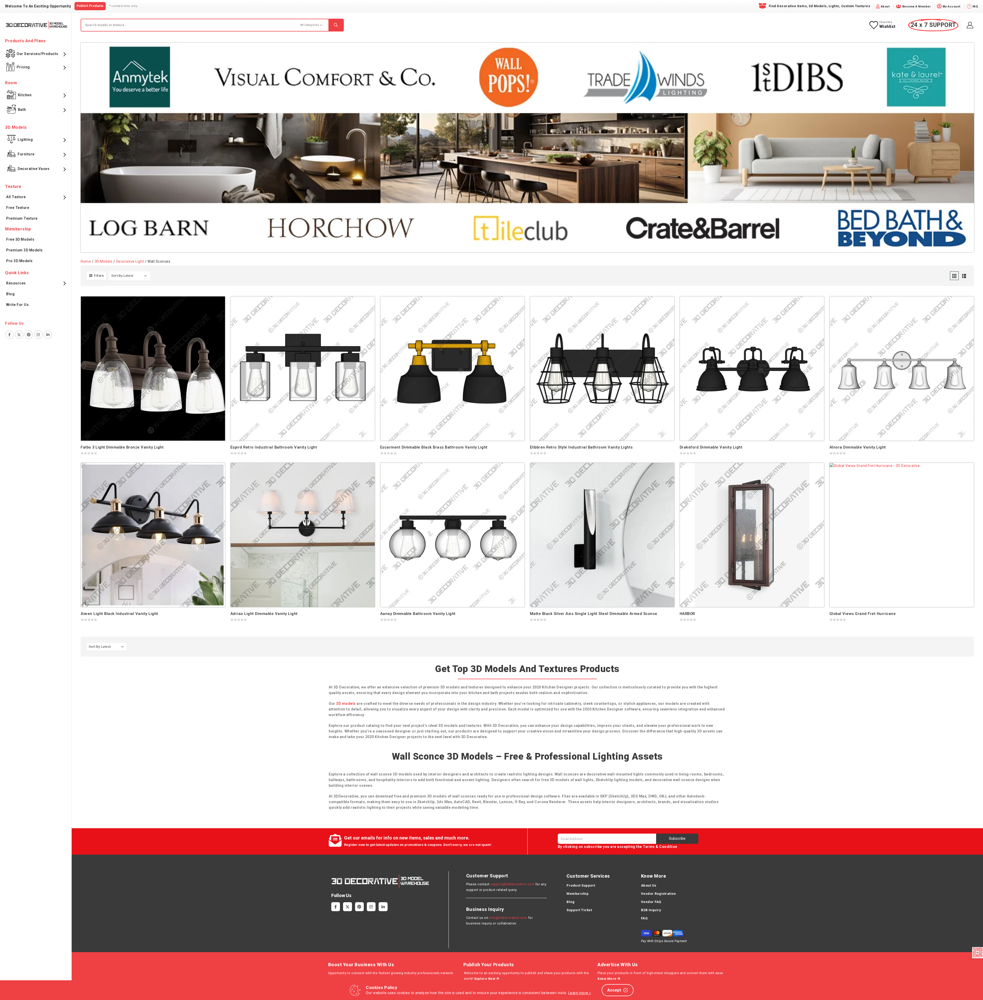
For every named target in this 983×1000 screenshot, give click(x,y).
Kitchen (25, 95)
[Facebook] (335, 906)
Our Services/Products (37, 54)
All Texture (16, 197)
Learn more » (579, 993)
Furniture (26, 154)
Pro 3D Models (19, 261)
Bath (22, 110)
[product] (153, 368)
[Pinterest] (359, 906)
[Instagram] (371, 906)
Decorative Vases (33, 169)
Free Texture (17, 208)
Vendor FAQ (651, 902)
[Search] (335, 25)
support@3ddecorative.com (512, 884)
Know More (607, 979)
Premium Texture (22, 218)
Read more (216, 305)
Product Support (581, 885)
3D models (346, 703)
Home (86, 261)
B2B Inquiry (651, 910)
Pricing (23, 67)
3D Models (103, 261)
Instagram (38, 334)
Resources (16, 283)
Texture (13, 186)
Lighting (25, 139)
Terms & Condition (660, 847)
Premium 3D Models (24, 250)
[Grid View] (954, 275)
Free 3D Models (20, 239)
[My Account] (970, 25)
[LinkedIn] (383, 906)
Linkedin (48, 334)
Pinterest (29, 334)
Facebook (9, 334)
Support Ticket (579, 910)
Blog (10, 294)
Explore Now (485, 979)
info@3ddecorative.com (508, 918)
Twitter (19, 334)
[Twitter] (347, 906)
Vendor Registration (658, 894)
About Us (648, 885)
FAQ (644, 918)
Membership (578, 894)
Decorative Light (130, 261)
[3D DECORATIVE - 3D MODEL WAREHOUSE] (36, 24)
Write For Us (17, 305)
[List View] (964, 275)
